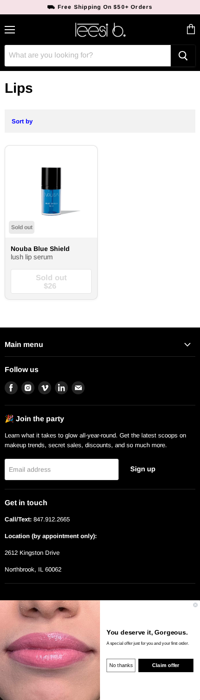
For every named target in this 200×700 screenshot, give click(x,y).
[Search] (183, 55)
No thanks (121, 665)
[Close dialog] (195, 604)
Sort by (22, 121)
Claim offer (165, 665)
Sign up (142, 469)
